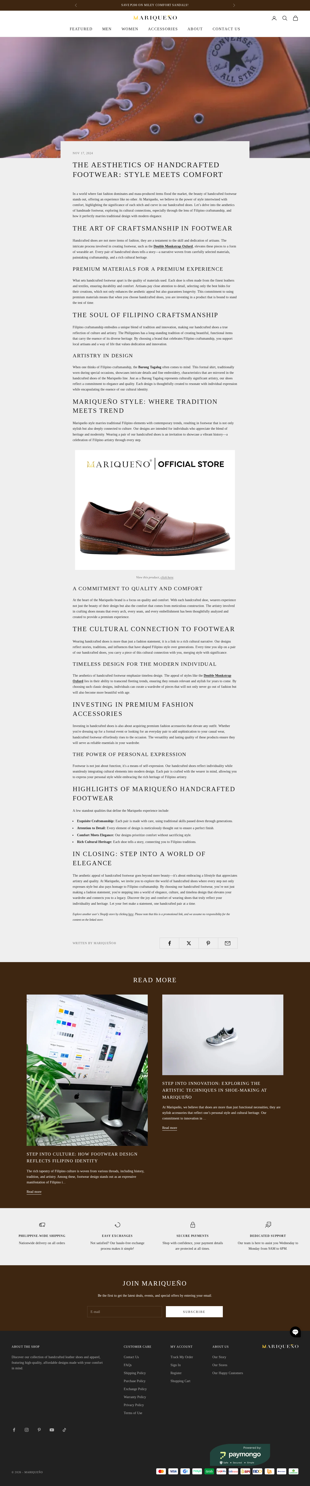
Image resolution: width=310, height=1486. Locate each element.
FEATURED (81, 29)
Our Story (219, 1357)
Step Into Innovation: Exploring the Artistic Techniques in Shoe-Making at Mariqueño (214, 1090)
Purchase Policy (135, 1381)
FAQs (128, 1365)
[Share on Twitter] (188, 943)
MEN (107, 29)
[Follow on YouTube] (51, 1429)
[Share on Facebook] (169, 943)
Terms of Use (133, 1413)
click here (167, 577)
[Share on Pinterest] (208, 943)
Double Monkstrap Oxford (173, 246)
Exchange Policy (135, 1389)
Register (176, 1373)
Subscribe (194, 1312)
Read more (34, 1192)
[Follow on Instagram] (26, 1429)
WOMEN (130, 29)
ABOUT (195, 29)
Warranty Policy (135, 1397)
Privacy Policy (134, 1405)
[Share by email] (227, 943)
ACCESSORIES (163, 29)
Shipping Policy (135, 1373)
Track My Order (181, 1357)
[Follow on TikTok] (64, 1429)
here (130, 914)
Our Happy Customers (227, 1373)
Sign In (175, 1365)
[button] (295, 1331)
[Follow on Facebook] (14, 1429)
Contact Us (226, 29)
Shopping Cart (180, 1381)
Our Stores (219, 1365)
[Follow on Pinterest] (39, 1429)
